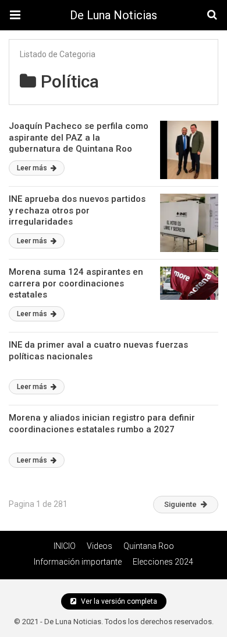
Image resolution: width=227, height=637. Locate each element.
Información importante (78, 561)
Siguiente (180, 504)
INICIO (65, 546)
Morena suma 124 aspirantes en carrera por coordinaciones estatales (76, 283)
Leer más (33, 168)
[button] (15, 15)
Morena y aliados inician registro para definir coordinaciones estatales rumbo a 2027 (102, 423)
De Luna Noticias (113, 15)
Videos (99, 546)
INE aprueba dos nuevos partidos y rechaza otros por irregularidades (77, 210)
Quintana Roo (148, 546)
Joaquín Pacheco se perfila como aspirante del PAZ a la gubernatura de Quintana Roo (78, 137)
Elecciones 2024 (163, 561)
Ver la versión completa (118, 601)
